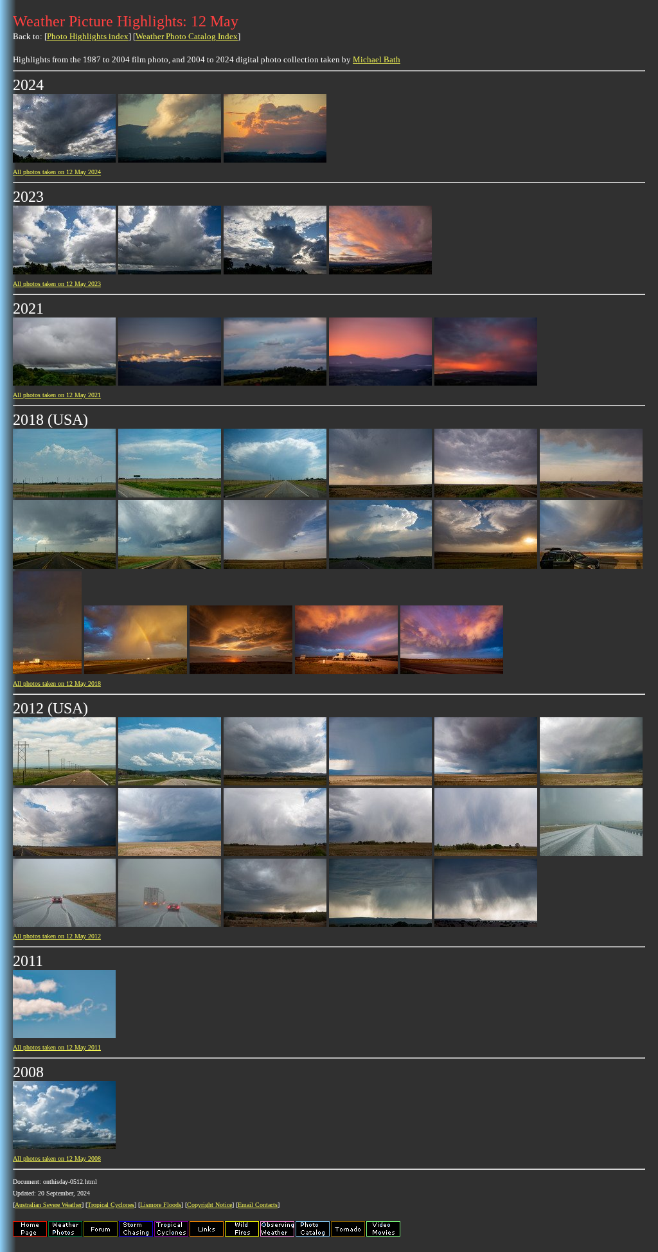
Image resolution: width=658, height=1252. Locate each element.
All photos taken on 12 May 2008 (57, 1158)
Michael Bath (376, 59)
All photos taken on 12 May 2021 (57, 394)
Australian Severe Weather (48, 1204)
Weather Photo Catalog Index (187, 36)
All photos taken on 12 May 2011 (57, 1047)
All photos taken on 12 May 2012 (57, 936)
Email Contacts (258, 1204)
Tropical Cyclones (110, 1204)
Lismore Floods (160, 1204)
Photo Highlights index (88, 36)
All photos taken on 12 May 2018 (57, 683)
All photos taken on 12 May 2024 (57, 171)
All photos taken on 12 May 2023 (57, 283)
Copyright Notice (209, 1204)
